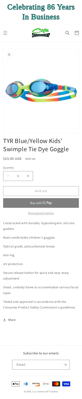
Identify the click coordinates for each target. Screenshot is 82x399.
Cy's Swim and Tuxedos (45, 391)
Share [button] (12, 320)
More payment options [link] (41, 212)
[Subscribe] (65, 365)
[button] (5, 33)
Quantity (8, 167)
